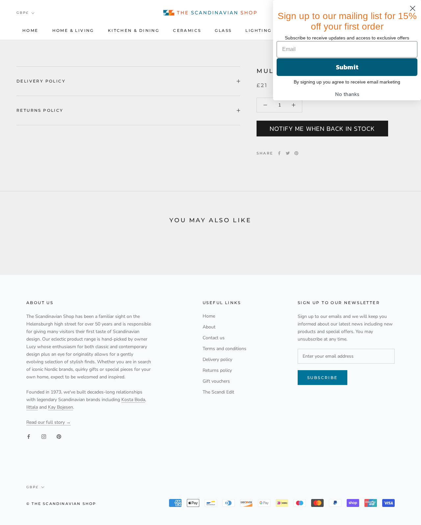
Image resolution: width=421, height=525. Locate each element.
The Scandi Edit (218, 392)
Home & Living (73, 30)
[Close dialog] (412, 8)
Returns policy (39, 110)
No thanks (347, 94)
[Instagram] (43, 436)
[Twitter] (288, 153)
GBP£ (22, 13)
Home (30, 30)
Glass (223, 30)
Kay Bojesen (60, 407)
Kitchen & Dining (133, 30)
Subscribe (322, 377)
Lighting (258, 30)
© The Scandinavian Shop (61, 503)
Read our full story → (48, 422)
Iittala (32, 407)
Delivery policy (40, 81)
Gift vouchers (216, 381)
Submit (347, 67)
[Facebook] (279, 153)
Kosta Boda (133, 399)
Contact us (214, 338)
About (209, 327)
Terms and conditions (224, 349)
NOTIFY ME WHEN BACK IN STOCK (322, 128)
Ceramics (187, 30)
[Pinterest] (296, 153)
